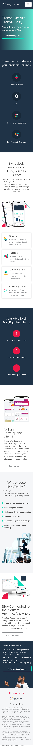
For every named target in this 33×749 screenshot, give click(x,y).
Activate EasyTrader (13, 35)
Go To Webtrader (12, 635)
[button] (28, 4)
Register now (14, 466)
